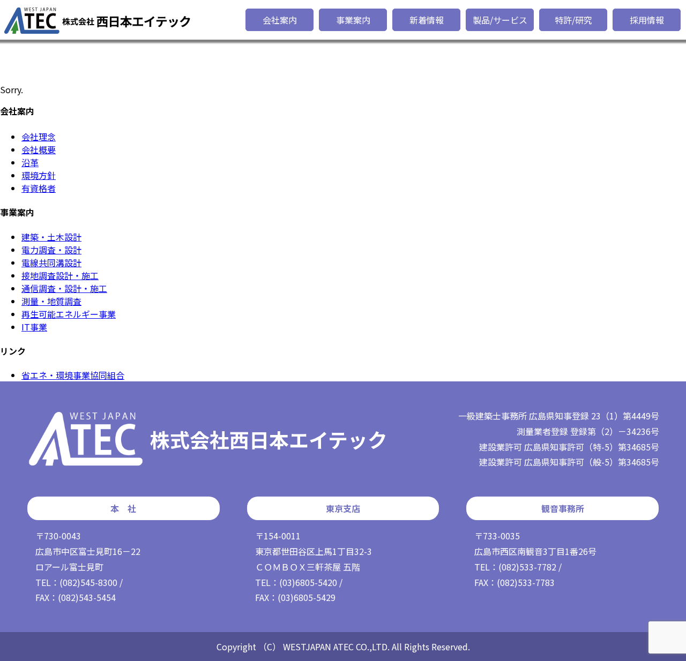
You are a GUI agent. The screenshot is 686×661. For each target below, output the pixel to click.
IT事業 (34, 326)
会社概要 (38, 149)
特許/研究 (573, 19)
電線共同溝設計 (51, 262)
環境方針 (38, 175)
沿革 (30, 162)
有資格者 (38, 188)
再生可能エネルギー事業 (68, 313)
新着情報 (426, 19)
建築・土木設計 (51, 236)
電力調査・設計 (51, 249)
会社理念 (38, 136)
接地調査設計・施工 (60, 275)
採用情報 (647, 19)
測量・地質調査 (51, 301)
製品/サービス (500, 19)
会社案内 (280, 19)
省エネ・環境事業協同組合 (72, 375)
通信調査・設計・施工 (64, 288)
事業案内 (353, 19)
